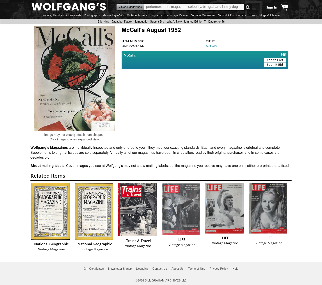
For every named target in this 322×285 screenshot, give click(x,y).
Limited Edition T (195, 21)
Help (235, 268)
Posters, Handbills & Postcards (61, 15)
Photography (92, 15)
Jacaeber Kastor (122, 21)
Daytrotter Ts (216, 21)
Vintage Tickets (137, 15)
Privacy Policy (219, 268)
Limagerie (141, 21)
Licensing (142, 268)
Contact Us (159, 268)
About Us (178, 268)
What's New (174, 21)
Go (248, 7)
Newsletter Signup (120, 268)
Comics (241, 15)
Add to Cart (275, 60)
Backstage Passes (177, 15)
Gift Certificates (94, 268)
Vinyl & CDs (226, 15)
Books (253, 15)
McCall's (212, 46)
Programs (156, 15)
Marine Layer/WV (113, 15)
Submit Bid (157, 21)
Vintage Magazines (203, 15)
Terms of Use (196, 268)
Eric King (103, 21)
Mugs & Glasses (270, 15)
